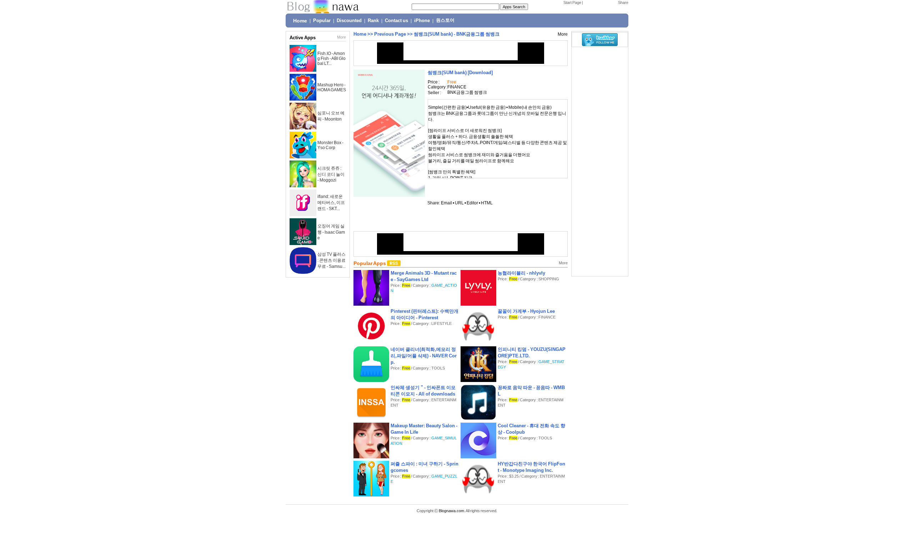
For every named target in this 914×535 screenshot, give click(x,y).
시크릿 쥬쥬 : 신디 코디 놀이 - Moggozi (331, 174)
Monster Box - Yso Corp (330, 145)
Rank (373, 20)
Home (300, 21)
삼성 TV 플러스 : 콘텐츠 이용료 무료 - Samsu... (331, 260)
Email (446, 202)
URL (459, 202)
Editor (472, 202)
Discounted (349, 20)
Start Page (572, 2)
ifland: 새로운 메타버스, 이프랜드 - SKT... (331, 202)
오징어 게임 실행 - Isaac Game (331, 232)
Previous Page (390, 34)
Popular (322, 20)
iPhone (422, 20)
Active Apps (303, 37)
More (341, 37)
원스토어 (445, 20)
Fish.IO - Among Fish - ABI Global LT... (331, 58)
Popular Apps (370, 263)
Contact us (396, 20)
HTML (487, 202)
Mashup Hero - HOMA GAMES (331, 87)
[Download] (460, 72)
